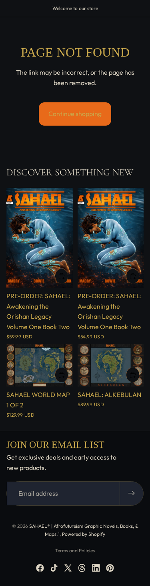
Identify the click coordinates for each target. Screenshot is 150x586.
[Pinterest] (110, 568)
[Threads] (82, 568)
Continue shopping (75, 114)
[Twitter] (68, 568)
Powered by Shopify (83, 534)
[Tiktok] (54, 568)
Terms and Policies (75, 550)
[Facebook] (40, 568)
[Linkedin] (96, 568)
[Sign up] (131, 493)
